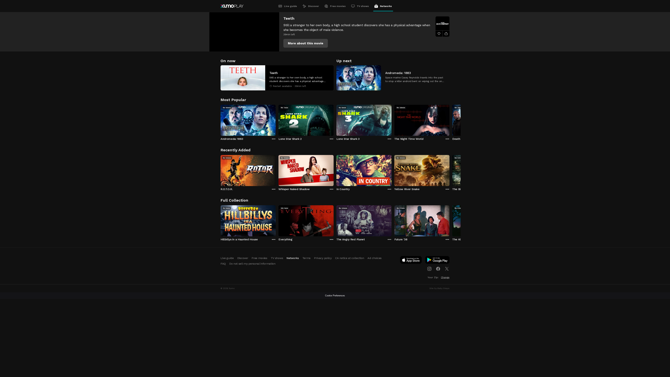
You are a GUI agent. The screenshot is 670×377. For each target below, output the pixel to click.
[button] (305, 43)
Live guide (290, 6)
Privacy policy (323, 258)
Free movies (338, 6)
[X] (446, 268)
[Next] (449, 119)
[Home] (232, 6)
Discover (313, 6)
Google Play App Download (437, 260)
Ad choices (374, 258)
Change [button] (445, 277)
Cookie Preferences (335, 295)
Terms (306, 258)
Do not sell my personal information (252, 263)
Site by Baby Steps (439, 288)
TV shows (363, 6)
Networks (386, 6)
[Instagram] (429, 268)
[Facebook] (438, 268)
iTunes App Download (411, 260)
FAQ (223, 263)
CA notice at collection (349, 258)
